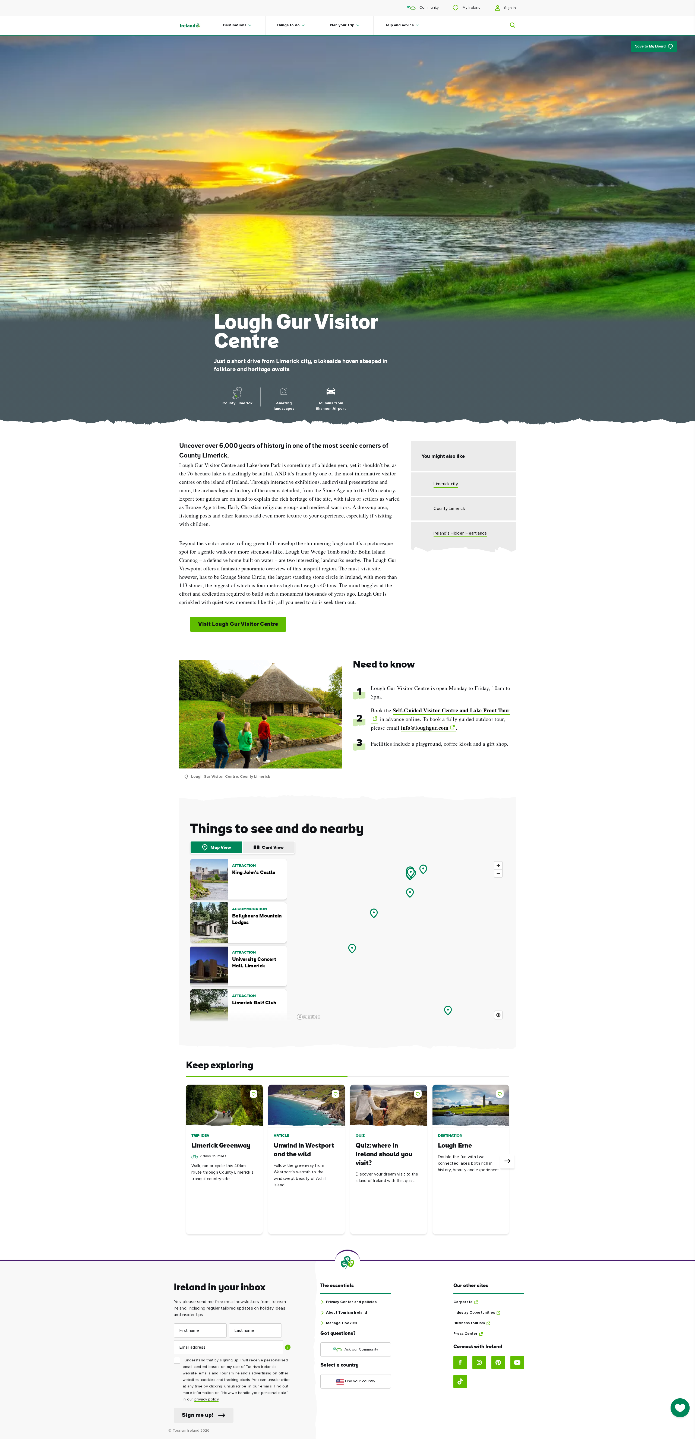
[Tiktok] (460, 1381)
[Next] (507, 1161)
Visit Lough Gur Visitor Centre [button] (238, 624)
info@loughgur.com (424, 728)
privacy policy (206, 1399)
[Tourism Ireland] (195, 25)
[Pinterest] (498, 1362)
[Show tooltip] (288, 1347)
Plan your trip (342, 25)
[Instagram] (479, 1362)
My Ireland (471, 7)
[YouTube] (517, 1362)
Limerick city (446, 484)
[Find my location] (498, 1015)
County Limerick (449, 508)
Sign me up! (198, 1415)
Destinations (234, 25)
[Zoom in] (498, 865)
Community (428, 7)
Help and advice (399, 25)
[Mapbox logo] (309, 1017)
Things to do (288, 25)
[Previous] (188, 1161)
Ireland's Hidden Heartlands (460, 533)
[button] (255, 1093)
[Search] (509, 25)
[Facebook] (460, 1362)
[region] (400, 940)
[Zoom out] (498, 873)
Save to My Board (650, 47)
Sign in (509, 8)
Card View (273, 848)
